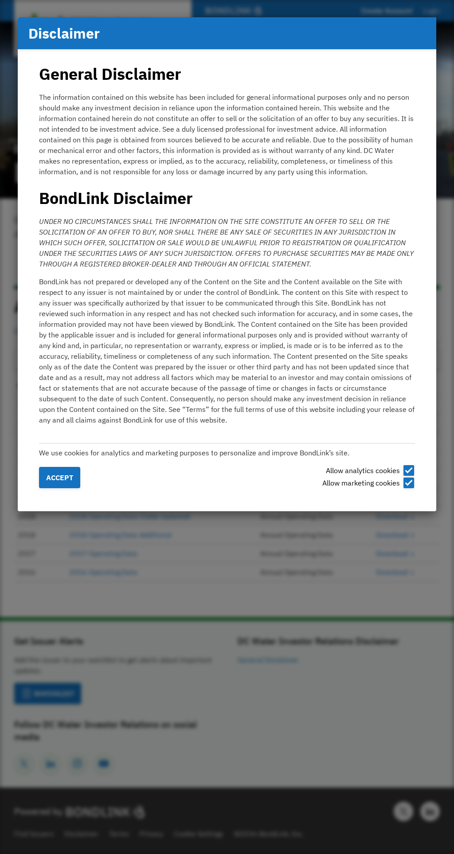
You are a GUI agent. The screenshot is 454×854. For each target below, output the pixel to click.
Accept (59, 477)
